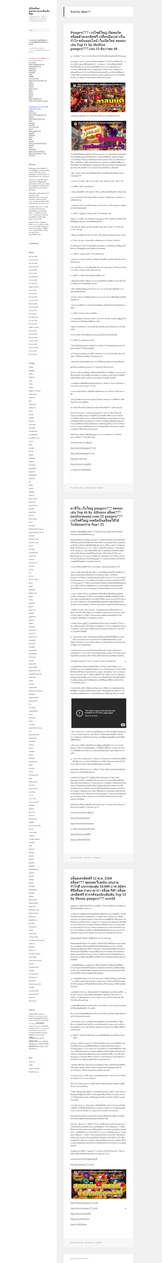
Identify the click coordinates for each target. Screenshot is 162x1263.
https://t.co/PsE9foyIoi (79, 1224)
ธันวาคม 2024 (33, 324)
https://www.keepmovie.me (38, 143)
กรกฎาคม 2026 (33, 260)
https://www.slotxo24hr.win (38, 80)
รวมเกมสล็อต (33, 832)
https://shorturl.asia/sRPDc (81, 834)
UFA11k (31, 745)
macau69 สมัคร (33, 553)
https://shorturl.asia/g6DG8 (81, 464)
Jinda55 (31, 489)
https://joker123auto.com (37, 119)
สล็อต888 (31, 866)
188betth (32, 377)
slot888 (31, 1030)
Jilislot (31, 485)
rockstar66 (32, 657)
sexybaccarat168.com (36, 691)
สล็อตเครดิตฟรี (33, 903)
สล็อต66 (31, 859)
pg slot (31, 93)
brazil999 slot (33, 431)
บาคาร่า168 (32, 799)
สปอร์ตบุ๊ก (32, 842)
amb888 (31, 418)
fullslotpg (32, 135)
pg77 (35, 1023)
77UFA (31, 384)
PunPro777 (32, 633)
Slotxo (31, 714)
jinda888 (31, 492)
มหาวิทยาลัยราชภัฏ (34, 826)
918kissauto (32, 394)
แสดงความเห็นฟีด (34, 1068)
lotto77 (31, 546)
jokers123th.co (33, 505)
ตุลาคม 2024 (32, 331)
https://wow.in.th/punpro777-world (84, 1208)
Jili (30, 482)
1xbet (30, 381)
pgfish (31, 586)
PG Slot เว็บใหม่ (33, 580)
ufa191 (31, 748)
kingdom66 (32, 512)
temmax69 (32, 741)
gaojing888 (32, 468)
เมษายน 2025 (33, 310)
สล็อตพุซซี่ (32, 886)
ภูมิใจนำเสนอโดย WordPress (79, 1258)
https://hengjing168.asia (36, 64)
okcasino (31, 566)
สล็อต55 (31, 856)
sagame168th (33, 667)
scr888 (31, 681)
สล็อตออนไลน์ (33, 900)
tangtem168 (32, 738)
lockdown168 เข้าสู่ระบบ (36, 529)
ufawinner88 (33, 762)
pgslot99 (31, 133)
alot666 (31, 414)
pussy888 (32, 123)
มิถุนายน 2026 (33, 263)
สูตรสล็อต (32, 923)
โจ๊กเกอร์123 (32, 62)
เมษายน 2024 (33, 351)
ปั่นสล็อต (31, 809)
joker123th (32, 502)
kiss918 (31, 95)
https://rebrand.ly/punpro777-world (84, 1203)
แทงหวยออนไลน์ (34, 994)
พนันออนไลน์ (33, 819)
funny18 (31, 462)
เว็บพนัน (31, 964)
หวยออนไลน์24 (33, 937)
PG (30, 573)
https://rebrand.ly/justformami (82, 823)
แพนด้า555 (32, 997)
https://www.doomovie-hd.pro (38, 101)
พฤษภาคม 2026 (33, 267)
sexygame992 (33, 701)
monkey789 (32, 556)
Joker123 (32, 495)
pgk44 (31, 596)
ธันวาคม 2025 (33, 283)
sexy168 (31, 684)
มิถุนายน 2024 (33, 344)
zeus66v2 (32, 768)
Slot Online (32, 708)
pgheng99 (32, 590)
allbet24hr (32, 408)
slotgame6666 (33, 711)
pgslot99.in (32, 617)
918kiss (31, 111)
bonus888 (32, 428)
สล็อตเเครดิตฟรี (33, 913)
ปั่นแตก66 (32, 812)
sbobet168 (32, 677)
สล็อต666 (31, 863)
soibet (31, 721)
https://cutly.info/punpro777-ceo (83, 453)
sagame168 (32, 664)
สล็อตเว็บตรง (32, 68)
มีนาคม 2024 (33, 354)
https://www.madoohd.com (37, 115)
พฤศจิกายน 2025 (34, 287)
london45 (32, 536)
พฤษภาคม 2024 (33, 347)
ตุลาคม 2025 (32, 290)
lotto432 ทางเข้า (34, 539)
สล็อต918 (31, 873)
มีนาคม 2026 (33, 273)
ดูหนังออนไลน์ (33, 782)
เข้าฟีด (31, 1065)
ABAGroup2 (32, 404)
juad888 (31, 509)
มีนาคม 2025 (33, 314)
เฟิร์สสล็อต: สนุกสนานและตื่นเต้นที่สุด (39, 11)
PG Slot (31, 576)
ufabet (31, 755)
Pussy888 (32, 647)
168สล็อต (31, 371)
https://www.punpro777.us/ (37, 153)
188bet (31, 374)
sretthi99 (32, 724)
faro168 (31, 448)
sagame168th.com (34, 671)
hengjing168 (33, 475)
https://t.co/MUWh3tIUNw (80, 839)
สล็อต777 (40, 1041)
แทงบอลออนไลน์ (34, 991)
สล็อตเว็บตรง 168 (34, 910)
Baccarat (31, 421)
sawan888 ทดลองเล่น (35, 674)
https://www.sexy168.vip (37, 151)
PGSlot (31, 600)
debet (30, 445)
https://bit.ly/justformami (80, 818)
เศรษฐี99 (31, 987)
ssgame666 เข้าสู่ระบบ (35, 728)
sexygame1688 (33, 697)
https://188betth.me (35, 99)
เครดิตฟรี (31, 947)
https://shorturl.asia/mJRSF (81, 1214)
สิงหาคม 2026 (33, 256)
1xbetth (31, 87)
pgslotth (31, 620)
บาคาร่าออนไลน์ (34, 78)
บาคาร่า (31, 795)
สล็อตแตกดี (32, 917)
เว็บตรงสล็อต (32, 957)
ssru (30, 731)
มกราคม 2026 (33, 280)
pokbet (31, 623)
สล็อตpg (31, 880)
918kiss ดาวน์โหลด (34, 391)
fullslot (31, 455)
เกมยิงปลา (32, 944)
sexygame (32, 694)
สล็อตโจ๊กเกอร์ (33, 920)
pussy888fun (33, 650)
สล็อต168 (31, 849)
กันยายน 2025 (33, 294)
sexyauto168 (33, 687)
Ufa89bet (32, 751)
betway (36, 1016)
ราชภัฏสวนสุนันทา (34, 839)
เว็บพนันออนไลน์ (34, 967)
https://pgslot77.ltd (35, 131)
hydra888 (32, 478)
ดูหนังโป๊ (31, 85)
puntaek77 (32, 644)
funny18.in (32, 465)
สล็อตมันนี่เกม (33, 890)
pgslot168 (32, 603)
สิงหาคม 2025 (33, 297)
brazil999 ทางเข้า (34, 438)
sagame (31, 117)
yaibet (31, 765)
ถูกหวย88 (31, 785)
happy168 (32, 472)
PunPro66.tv (33, 630)
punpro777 (75, 906)
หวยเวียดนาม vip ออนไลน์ (36, 940)
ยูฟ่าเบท (31, 829)
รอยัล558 (31, 836)
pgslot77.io (32, 610)
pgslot (31, 74)
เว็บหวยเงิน (32, 155)
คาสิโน (31, 772)
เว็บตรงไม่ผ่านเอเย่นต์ (35, 960)
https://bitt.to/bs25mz (79, 459)
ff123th (31, 451)
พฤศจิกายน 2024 (34, 327)
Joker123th (45, 1020)
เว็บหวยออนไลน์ (33, 974)
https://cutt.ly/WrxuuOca (80, 1219)
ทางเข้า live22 (33, 789)
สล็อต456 (31, 853)
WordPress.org (33, 1072)
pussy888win (33, 654)
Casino (31, 441)
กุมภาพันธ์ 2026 (33, 277)
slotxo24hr (32, 718)
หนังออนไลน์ (32, 927)
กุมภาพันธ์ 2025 (33, 317)
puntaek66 (32, 640)
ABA (30, 401)
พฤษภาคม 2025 (33, 307)
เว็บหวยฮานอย (33, 977)
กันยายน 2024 (33, 334)
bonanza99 (32, 424)
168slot (31, 367)
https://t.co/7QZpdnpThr (82, 469)
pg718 (31, 583)
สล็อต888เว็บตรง (34, 869)
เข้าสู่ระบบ (32, 1062)
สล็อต (30, 846)
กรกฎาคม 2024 (33, 341)
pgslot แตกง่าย (33, 89)
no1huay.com (33, 563)
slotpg (31, 83)
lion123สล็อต (33, 519)
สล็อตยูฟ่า (32, 893)
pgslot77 (31, 606)
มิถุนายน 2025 (33, 304)
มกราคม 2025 (33, 320)
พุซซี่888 (31, 76)
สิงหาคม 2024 (33, 337)
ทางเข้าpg (32, 792)
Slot (30, 704)
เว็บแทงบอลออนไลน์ (35, 984)
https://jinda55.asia (35, 66)
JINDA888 (32, 72)
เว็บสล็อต (31, 971)
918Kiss (31, 387)
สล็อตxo (31, 883)
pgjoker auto (33, 593)
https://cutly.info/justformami (84, 829)
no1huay (31, 559)
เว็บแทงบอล (32, 981)
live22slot (32, 526)
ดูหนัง (30, 121)
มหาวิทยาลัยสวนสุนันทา (39, 1035)
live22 (31, 137)
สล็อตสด (31, 896)
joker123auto (33, 499)
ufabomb (32, 758)
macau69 (32, 549)
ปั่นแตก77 (32, 815)
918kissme (32, 398)
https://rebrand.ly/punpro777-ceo (83, 448)
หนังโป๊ (31, 930)
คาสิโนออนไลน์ (33, 775)
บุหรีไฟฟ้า (32, 805)
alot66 (31, 411)
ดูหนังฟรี (31, 141)
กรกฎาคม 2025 (33, 300)
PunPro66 (32, 627)
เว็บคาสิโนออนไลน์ (34, 954)
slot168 (47, 1028)
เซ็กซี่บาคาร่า (33, 950)
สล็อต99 (31, 876)
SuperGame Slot (34, 735)
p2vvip (31, 569)
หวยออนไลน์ (32, 933)
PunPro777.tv (33, 637)
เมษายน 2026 (33, 270)
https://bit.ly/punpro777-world (82, 1164)
